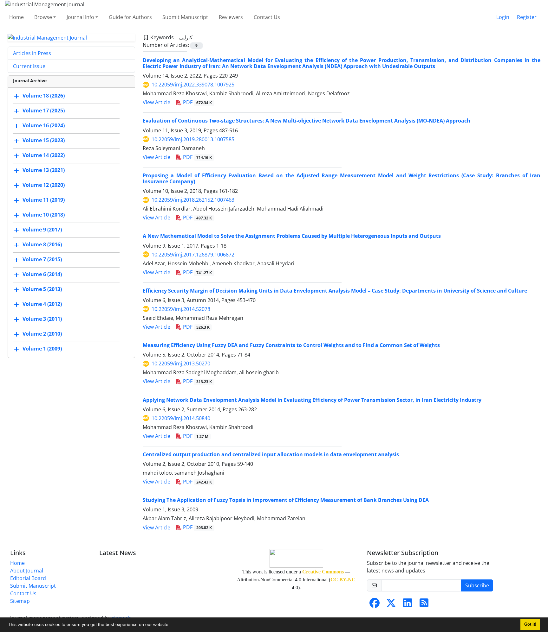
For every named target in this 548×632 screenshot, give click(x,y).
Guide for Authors (130, 17)
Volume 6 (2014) (42, 274)
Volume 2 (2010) (42, 334)
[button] (172, 625)
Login (502, 17)
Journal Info (80, 17)
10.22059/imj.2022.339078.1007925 (193, 84)
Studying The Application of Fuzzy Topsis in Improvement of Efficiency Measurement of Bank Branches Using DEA (286, 499)
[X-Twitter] (391, 604)
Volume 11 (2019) (44, 200)
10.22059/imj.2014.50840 (181, 418)
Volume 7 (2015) (42, 259)
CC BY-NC (343, 579)
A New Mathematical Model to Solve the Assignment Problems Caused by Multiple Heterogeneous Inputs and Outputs (292, 235)
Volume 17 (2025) (44, 110)
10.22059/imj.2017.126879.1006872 (193, 254)
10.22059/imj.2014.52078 (181, 309)
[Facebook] (374, 604)
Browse (43, 17)
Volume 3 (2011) (42, 319)
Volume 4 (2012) (42, 304)
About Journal (26, 570)
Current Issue (29, 66)
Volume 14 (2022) (44, 155)
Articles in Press (32, 53)
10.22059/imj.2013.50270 (181, 363)
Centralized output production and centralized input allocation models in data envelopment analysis (271, 454)
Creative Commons (323, 571)
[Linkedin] (407, 604)
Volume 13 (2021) (44, 170)
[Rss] (424, 604)
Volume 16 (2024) (44, 125)
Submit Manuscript (185, 17)
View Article (156, 102)
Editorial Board (28, 578)
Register (527, 17)
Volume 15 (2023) (44, 140)
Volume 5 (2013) (42, 289)
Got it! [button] (530, 624)
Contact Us (267, 17)
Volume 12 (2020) (44, 185)
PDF (197, 102)
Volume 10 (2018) (44, 215)
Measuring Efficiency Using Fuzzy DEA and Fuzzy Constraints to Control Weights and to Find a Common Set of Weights (291, 345)
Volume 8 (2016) (42, 244)
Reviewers (231, 17)
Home (16, 17)
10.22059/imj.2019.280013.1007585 (193, 139)
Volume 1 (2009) (42, 348)
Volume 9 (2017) (42, 229)
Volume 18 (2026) (44, 95)
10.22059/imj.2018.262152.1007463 (193, 199)
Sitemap (20, 600)
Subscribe (477, 585)
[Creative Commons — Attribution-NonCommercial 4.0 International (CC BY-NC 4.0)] (296, 558)
